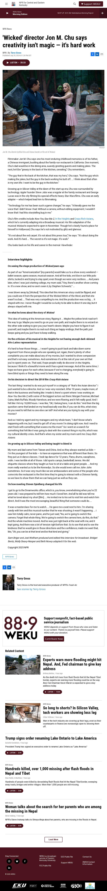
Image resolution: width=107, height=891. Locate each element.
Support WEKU (67, 863)
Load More (53, 839)
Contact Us (87, 857)
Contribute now (54, 638)
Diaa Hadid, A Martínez (13, 778)
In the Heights (62, 218)
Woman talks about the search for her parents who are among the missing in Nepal (53, 809)
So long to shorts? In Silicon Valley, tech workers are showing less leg (71, 710)
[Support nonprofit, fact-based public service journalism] (21, 628)
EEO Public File (67, 857)
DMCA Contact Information (89, 863)
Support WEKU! (92, 4)
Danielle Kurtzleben (12, 743)
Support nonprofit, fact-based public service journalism (68, 620)
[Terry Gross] (8, 582)
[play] (7, 13)
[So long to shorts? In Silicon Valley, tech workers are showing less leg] (22, 713)
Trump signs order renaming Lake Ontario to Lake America (51, 738)
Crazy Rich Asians (84, 218)
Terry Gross (16, 52)
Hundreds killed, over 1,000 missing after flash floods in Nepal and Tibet (49, 771)
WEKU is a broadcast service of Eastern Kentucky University (47, 858)
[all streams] (103, 13)
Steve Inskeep (10, 816)
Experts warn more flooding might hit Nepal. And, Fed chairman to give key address (72, 664)
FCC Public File (45, 866)
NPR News (7, 29)
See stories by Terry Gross (31, 589)
